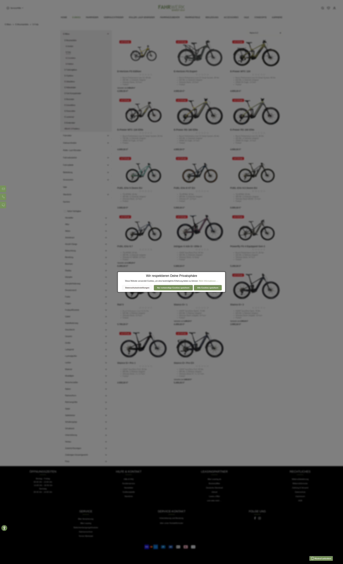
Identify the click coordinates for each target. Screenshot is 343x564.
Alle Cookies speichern (207, 288)
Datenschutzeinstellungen (137, 288)
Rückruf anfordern (322, 558)
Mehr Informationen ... (208, 281)
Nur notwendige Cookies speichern (173, 288)
